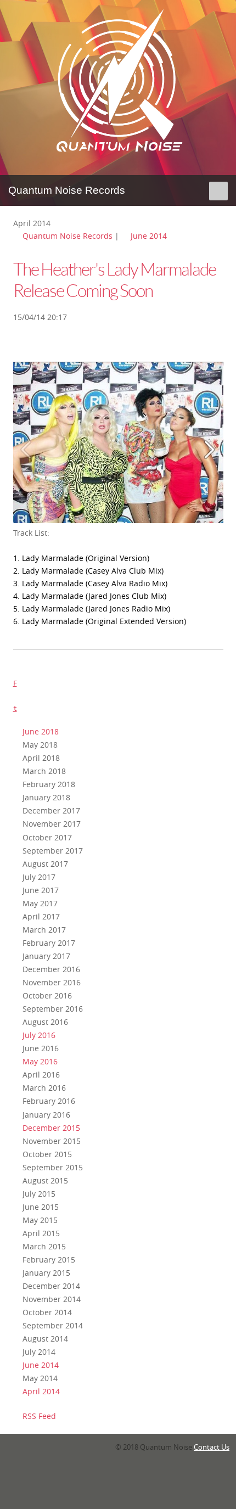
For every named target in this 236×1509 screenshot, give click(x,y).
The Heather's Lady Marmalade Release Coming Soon (114, 280)
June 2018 (41, 731)
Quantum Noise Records (68, 236)
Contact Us (211, 1447)
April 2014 (41, 1391)
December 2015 (51, 1128)
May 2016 (40, 1061)
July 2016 (39, 1035)
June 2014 (149, 236)
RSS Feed (39, 1416)
